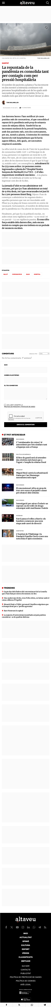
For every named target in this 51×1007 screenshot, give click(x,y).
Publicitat (26, 973)
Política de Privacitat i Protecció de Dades (19, 406)
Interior (19, 515)
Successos (20, 439)
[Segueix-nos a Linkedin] (28, 927)
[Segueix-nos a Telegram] (39, 927)
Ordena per (33, 354)
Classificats (26, 957)
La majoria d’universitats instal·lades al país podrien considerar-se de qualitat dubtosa (24, 616)
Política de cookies (25, 981)
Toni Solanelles (12, 102)
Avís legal (25, 984)
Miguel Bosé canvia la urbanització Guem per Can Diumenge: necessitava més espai (32, 475)
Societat (19, 470)
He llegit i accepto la (19, 405)
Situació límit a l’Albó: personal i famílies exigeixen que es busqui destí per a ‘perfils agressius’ (25, 605)
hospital (37, 274)
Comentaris (26, 108)
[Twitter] (19, 1005)
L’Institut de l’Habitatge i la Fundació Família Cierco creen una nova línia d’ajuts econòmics (32, 536)
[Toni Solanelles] (4, 102)
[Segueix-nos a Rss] (45, 927)
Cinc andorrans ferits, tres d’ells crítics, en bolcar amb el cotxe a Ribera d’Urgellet (25, 599)
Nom (5, 365)
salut (5, 274)
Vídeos (25, 953)
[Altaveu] (27, 3)
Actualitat (26, 937)
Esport (25, 949)
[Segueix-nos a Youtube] (17, 927)
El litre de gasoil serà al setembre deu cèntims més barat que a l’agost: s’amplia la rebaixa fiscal (31, 460)
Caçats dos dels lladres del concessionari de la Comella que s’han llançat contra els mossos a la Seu (24, 593)
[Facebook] (6, 1005)
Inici (25, 933)
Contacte (25, 970)
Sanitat (5, 63)
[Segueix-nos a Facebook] (6, 927)
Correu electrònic (11, 375)
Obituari (25, 961)
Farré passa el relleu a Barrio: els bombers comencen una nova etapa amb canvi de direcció (31, 521)
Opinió (25, 941)
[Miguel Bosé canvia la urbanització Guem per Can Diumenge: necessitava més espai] (8, 472)
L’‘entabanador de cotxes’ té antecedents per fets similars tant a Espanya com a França (31, 444)
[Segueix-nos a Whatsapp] (34, 927)
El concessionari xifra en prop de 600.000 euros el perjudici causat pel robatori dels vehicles (31, 490)
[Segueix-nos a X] (11, 927)
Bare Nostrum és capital (13, 611)
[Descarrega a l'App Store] (26, 999)
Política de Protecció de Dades (26, 977)
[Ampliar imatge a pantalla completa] (46, 28)
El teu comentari (11, 385)
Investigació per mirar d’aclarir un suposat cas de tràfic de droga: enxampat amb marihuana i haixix (32, 505)
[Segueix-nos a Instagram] (23, 927)
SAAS (28, 274)
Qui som (25, 966)
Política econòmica (23, 454)
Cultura (25, 945)
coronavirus (17, 274)
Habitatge (20, 531)
